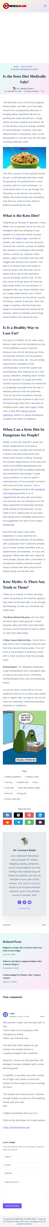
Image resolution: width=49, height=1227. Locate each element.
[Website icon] (24, 902)
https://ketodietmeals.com (16, 1127)
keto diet (9, 788)
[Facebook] (7, 815)
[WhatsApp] (29, 822)
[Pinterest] (29, 815)
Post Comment (12, 1206)
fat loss (8, 782)
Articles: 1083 (24, 908)
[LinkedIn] (40, 815)
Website (8, 1173)
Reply (42, 1016)
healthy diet (22, 782)
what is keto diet (12, 799)
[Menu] (45, 6)
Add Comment (12, 1182)
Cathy (12, 1013)
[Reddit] (7, 822)
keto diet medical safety (29, 788)
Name (8, 1157)
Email (8, 1165)
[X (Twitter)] (18, 815)
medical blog (29, 883)
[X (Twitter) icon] (29, 902)
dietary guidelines (12, 777)
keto (35, 782)
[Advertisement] (24, 37)
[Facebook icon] (19, 902)
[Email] (40, 822)
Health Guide (32, 91)
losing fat (21, 793)
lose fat (8, 793)
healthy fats (21, 238)
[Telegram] (18, 822)
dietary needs (32, 777)
